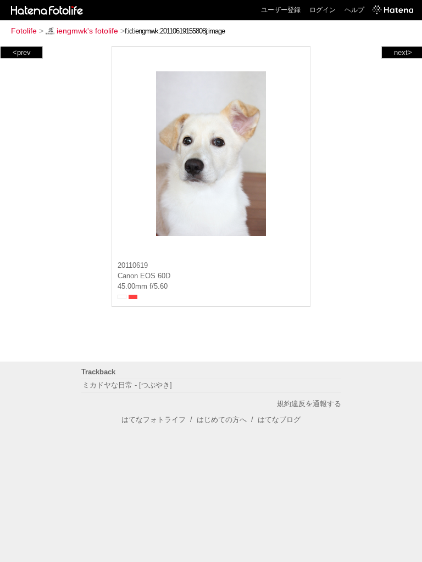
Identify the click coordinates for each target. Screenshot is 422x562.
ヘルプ (354, 10)
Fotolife (24, 30)
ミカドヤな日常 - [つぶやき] (127, 385)
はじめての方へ (222, 419)
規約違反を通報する (309, 404)
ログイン (322, 10)
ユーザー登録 (281, 10)
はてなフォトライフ (153, 419)
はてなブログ (279, 419)
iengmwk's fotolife (87, 30)
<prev (22, 52)
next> (403, 52)
